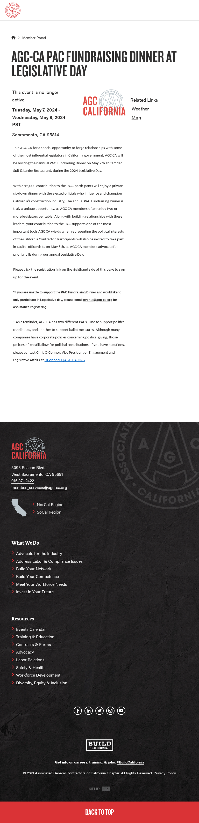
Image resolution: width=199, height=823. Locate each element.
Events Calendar (31, 629)
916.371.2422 (22, 481)
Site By (95, 788)
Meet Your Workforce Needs (41, 584)
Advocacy (25, 652)
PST (16, 124)
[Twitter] (99, 711)
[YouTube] (121, 711)
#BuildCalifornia (130, 762)
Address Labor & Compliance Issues (49, 561)
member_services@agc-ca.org (39, 487)
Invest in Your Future (35, 592)
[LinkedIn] (88, 711)
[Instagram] (110, 711)
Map (136, 117)
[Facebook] (78, 711)
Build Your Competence (37, 576)
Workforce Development (38, 675)
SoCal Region (49, 512)
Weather (140, 108)
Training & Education (35, 637)
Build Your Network (33, 569)
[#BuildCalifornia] (100, 745)
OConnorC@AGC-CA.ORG (65, 360)
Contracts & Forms (33, 644)
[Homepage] (12, 10)
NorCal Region (50, 504)
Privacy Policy (165, 772)
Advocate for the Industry (39, 553)
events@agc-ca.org (97, 300)
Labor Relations (30, 660)
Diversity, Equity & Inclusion (41, 683)
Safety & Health (30, 667)
